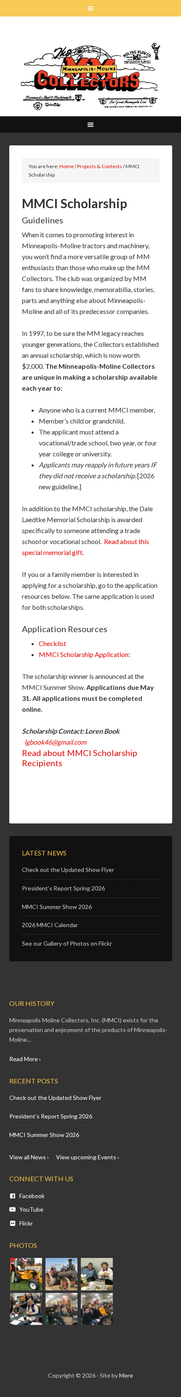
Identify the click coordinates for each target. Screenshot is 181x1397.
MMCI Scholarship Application (83, 654)
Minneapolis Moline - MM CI (90, 76)
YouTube (30, 1209)
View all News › (29, 1157)
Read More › (25, 1058)
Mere (126, 1375)
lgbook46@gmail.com (55, 742)
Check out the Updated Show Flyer (68, 869)
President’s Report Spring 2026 (63, 888)
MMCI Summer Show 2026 (57, 906)
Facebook (31, 1195)
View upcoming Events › (87, 1157)
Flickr (25, 1223)
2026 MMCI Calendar (50, 924)
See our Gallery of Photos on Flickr (67, 943)
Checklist (52, 643)
